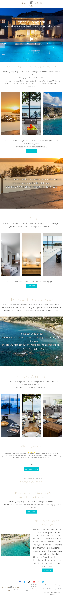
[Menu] (2, 4)
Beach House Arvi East (31, 497)
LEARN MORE (31, 151)
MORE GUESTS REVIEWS (31, 469)
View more (10, 113)
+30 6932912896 (32, 585)
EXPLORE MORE (31, 511)
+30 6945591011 (32, 587)
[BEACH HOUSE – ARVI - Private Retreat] (31, 4)
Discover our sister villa (31, 492)
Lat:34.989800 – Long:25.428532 (52, 589)
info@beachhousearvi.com (31, 591)
